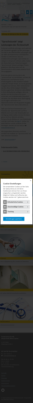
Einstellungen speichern (14, 219)
